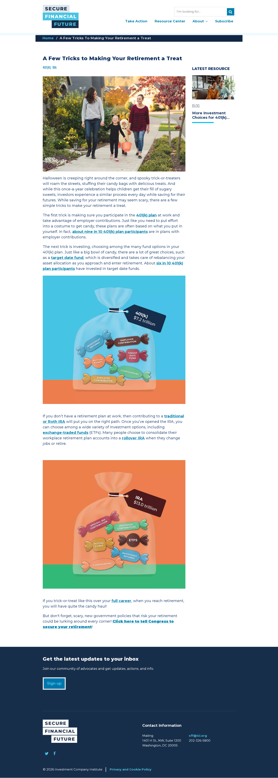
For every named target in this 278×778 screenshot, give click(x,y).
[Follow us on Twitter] (47, 753)
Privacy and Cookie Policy (130, 769)
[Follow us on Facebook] (54, 753)
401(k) (47, 67)
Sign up (54, 683)
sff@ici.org (198, 736)
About (198, 21)
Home (48, 38)
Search (230, 12)
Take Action (136, 21)
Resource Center (170, 21)
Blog (196, 105)
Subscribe (224, 21)
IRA (55, 67)
